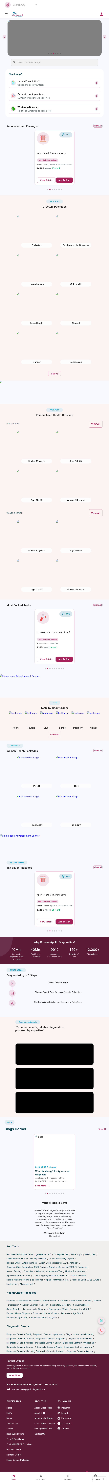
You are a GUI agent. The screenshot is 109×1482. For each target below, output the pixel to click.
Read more (40, 1185)
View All (98, 126)
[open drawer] (6, 14)
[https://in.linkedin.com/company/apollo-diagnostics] (59, 1412)
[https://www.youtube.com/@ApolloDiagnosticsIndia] (59, 1427)
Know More (14, 1375)
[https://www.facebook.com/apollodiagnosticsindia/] (59, 1417)
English (97, 1479)
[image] (17, 14)
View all (54, 734)
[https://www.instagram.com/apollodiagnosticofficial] (59, 1407)
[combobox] (24, 4)
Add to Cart (64, 180)
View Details (46, 180)
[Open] (36, 5)
